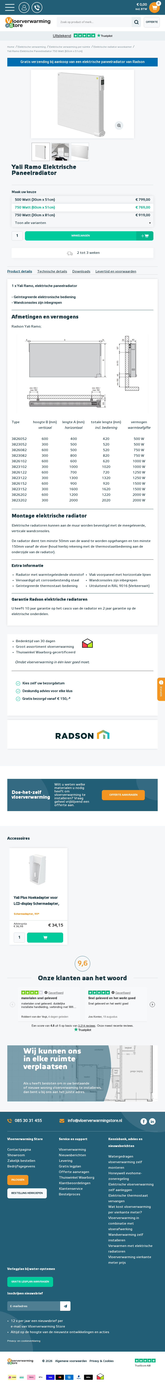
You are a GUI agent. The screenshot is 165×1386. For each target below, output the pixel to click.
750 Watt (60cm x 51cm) (82, 207)
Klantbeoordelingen (74, 1183)
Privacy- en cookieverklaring (23, 1341)
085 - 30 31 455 (37, 7)
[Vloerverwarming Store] (31, 22)
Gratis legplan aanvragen (30, 1281)
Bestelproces (69, 1194)
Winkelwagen (154, 6)
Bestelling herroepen (27, 1193)
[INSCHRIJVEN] (65, 1306)
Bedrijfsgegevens (21, 1166)
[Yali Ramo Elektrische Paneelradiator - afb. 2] (60, 152)
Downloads (81, 271)
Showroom (16, 1155)
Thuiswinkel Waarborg (76, 1177)
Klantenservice (71, 1189)
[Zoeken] (136, 22)
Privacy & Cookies (102, 1361)
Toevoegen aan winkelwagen (45, 938)
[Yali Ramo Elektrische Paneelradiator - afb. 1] (82, 104)
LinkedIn (152, 1121)
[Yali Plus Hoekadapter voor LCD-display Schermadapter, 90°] (38, 870)
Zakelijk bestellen (21, 1161)
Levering (65, 1161)
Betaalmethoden (50, 1376)
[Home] (9, 7)
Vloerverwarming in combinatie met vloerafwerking (123, 1223)
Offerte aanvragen (153, 24)
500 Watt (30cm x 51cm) (82, 200)
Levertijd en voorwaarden (115, 271)
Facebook (144, 1121)
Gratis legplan (70, 1166)
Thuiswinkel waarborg (100, 1376)
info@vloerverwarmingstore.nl (95, 1121)
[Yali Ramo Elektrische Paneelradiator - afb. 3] (80, 152)
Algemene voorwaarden (71, 1361)
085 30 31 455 (28, 1121)
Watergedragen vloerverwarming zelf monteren (125, 1162)
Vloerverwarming (72, 1150)
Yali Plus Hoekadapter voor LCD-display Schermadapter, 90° (36, 904)
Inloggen (17, 1180)
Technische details (52, 271)
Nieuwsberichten (72, 1155)
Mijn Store (24, 7)
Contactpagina (19, 1150)
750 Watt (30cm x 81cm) (82, 215)
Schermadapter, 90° (26, 914)
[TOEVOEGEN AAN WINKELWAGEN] (38, 938)
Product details (19, 271)
